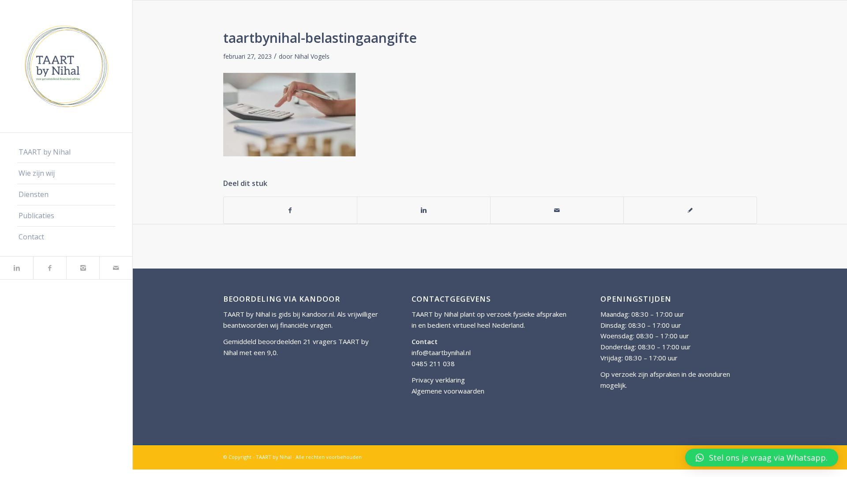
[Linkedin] (16, 268)
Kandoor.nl (318, 314)
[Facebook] (49, 268)
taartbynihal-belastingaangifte (320, 38)
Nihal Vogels (312, 56)
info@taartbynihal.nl (441, 352)
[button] (761, 457)
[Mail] (115, 268)
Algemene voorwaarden (448, 390)
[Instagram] (82, 268)
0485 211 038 (433, 363)
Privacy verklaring (438, 379)
